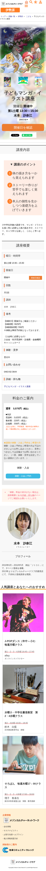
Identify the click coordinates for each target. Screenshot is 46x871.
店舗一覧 (11, 16)
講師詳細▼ (23, 120)
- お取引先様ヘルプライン (13, 834)
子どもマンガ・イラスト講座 (17, 386)
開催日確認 (35, 278)
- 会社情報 (7, 827)
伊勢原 (20, 16)
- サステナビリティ (10, 831)
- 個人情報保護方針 (10, 838)
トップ (3, 16)
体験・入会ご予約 (23, 476)
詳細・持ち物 (28, 495)
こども (28, 16)
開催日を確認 (23, 127)
